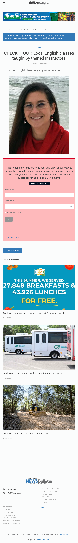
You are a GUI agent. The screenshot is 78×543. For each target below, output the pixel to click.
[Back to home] (39, 3)
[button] (4, 3)
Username (9, 189)
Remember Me (14, 212)
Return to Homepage (12, 250)
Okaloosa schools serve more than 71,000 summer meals (34, 313)
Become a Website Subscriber (39, 183)
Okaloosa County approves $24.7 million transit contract (33, 373)
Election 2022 (8, 526)
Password (9, 201)
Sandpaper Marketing (43, 540)
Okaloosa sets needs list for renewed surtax (27, 433)
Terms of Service (65, 534)
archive (45, 64)
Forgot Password (12, 237)
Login (43, 507)
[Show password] (71, 206)
